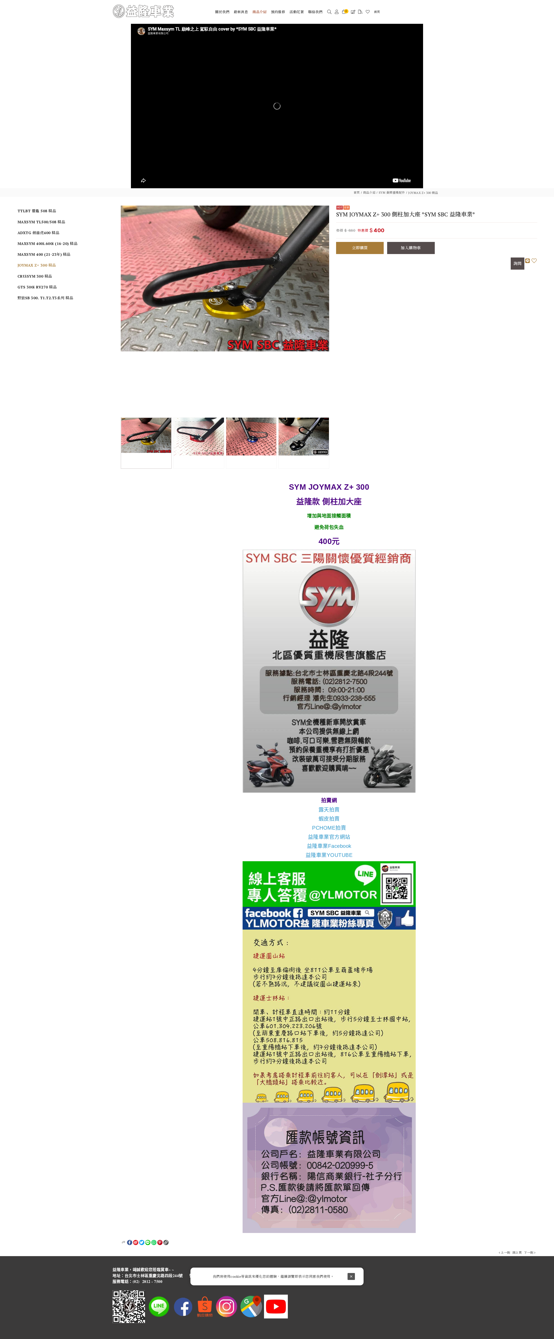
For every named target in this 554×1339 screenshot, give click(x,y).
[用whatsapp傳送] (153, 1242)
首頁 (357, 192)
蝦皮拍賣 (329, 819)
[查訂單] (360, 12)
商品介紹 (369, 192)
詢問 (518, 263)
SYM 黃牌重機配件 (392, 192)
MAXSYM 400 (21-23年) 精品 (44, 254)
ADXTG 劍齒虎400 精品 (39, 232)
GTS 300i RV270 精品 (37, 287)
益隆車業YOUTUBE (329, 855)
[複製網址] (166, 1242)
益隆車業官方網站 (329, 837)
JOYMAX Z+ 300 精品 (423, 193)
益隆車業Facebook (329, 846)
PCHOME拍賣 (329, 828)
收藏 (534, 264)
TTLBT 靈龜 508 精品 (37, 210)
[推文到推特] (141, 1242)
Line (527, 264)
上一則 (505, 1252)
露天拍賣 (329, 810)
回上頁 (517, 1252)
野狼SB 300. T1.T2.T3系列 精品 (45, 297)
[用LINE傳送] (147, 1242)
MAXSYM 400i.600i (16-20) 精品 (48, 243)
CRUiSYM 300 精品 (35, 276)
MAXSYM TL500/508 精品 (41, 221)
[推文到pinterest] (160, 1242)
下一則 (528, 1252)
